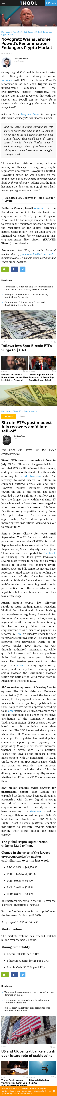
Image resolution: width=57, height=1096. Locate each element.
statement (36, 811)
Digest (15, 411)
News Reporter (19, 61)
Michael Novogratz (43, 32)
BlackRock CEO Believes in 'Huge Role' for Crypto (30, 199)
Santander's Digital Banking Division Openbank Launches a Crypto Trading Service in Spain (28, 288)
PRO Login (51, 3)
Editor (16, 439)
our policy (27, 1093)
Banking (31, 32)
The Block (49, 553)
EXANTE (49, 239)
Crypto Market (7, 34)
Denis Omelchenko (21, 58)
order (11, 710)
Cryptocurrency (30, 411)
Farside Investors (30, 476)
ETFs (21, 411)
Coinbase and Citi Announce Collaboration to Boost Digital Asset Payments (27, 303)
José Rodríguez (19, 436)
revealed (39, 208)
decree (21, 665)
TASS (19, 634)
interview (7, 80)
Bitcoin (5, 243)
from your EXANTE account (37, 254)
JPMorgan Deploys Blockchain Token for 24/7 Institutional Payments (26, 295)
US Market (22, 32)
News (15, 32)
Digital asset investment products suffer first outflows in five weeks (27, 1009)
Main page (5, 32)
